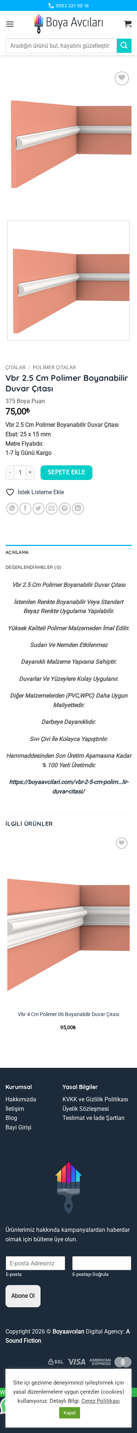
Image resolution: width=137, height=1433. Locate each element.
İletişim (14, 1108)
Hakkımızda (20, 1099)
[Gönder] (124, 46)
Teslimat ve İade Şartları (93, 1117)
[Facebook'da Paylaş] (25, 509)
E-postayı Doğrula (90, 1274)
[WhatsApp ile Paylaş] (12, 509)
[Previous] (12, 202)
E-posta (14, 1274)
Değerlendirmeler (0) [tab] (33, 567)
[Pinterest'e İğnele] (65, 509)
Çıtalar (15, 367)
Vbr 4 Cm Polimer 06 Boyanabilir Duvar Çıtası (68, 1014)
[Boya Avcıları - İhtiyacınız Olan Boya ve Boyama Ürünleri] (68, 24)
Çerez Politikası (100, 1401)
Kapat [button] (70, 1413)
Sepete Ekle (66, 472)
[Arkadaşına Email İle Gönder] (52, 509)
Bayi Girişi (18, 1127)
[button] (9, 24)
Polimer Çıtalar (54, 367)
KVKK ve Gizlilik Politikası (95, 1099)
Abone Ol (23, 1295)
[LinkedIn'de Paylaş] (78, 509)
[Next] (33, 202)
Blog (11, 1117)
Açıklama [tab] (16, 552)
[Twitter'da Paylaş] (39, 509)
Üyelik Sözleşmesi (85, 1108)
